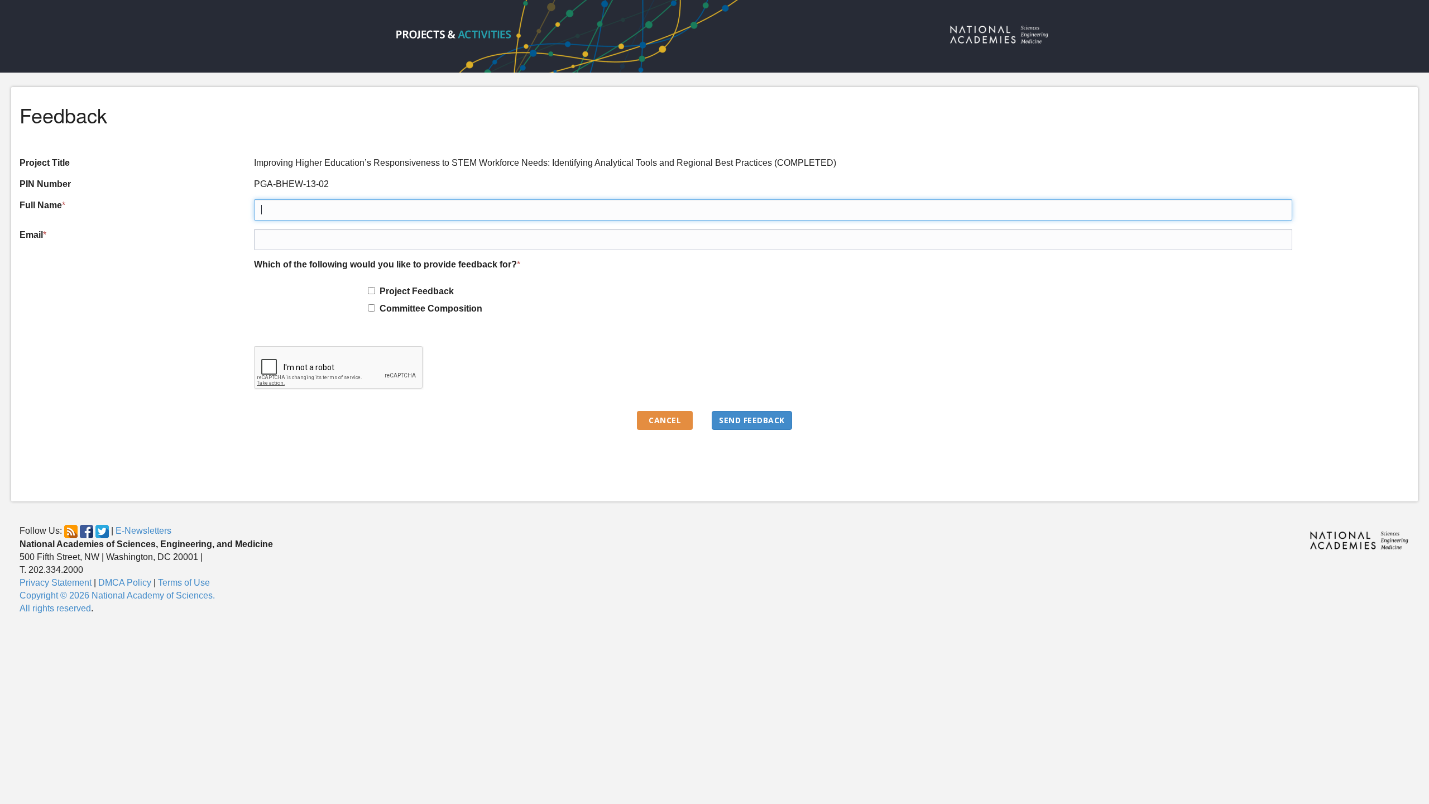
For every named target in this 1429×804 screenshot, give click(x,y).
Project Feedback (414, 291)
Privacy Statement (56, 582)
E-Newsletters (143, 531)
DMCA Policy (124, 582)
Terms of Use (184, 582)
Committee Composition (428, 308)
